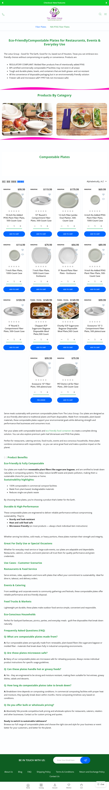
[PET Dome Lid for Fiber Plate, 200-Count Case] (68, 369)
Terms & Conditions (65, 771)
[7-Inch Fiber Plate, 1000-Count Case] (14, 255)
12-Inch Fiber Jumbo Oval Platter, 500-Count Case (68, 218)
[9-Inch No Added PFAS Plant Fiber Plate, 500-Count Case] (95, 255)
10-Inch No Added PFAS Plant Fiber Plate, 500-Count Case (14, 218)
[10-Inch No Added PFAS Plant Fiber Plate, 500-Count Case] (14, 200)
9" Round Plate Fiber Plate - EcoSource (68, 271)
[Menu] (105, 14)
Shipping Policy (44, 771)
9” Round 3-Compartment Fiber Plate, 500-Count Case (14, 328)
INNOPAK (6, 189)
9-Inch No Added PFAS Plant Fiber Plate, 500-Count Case (94, 273)
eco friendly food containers (58, 430)
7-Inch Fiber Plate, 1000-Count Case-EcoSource (41, 273)
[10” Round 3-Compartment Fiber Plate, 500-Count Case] (41, 200)
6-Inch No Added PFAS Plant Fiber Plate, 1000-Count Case (94, 218)
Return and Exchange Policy (92, 771)
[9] (68, 255)
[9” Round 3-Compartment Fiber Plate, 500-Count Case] (14, 311)
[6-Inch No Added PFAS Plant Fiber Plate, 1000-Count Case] (95, 200)
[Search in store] (100, 14)
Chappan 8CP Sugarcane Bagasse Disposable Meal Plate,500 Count (41, 329)
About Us (8, 771)
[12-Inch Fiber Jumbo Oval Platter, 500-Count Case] (68, 200)
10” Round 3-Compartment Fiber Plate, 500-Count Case (41, 218)
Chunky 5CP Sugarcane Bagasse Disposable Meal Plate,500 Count (68, 328)
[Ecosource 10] (95, 311)
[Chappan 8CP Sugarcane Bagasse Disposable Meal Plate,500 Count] (41, 311)
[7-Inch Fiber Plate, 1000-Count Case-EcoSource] (41, 255)
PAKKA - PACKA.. (36, 300)
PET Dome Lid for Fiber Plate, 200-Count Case (68, 385)
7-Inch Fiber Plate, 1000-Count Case (14, 271)
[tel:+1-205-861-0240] (3, 14)
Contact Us (54, 776)
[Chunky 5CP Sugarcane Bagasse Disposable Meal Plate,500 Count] (68, 311)
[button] (2, 3)
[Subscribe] (85, 760)
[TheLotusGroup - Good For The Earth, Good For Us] (54, 14)
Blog (20, 771)
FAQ (29, 771)
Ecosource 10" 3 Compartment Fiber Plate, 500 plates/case (94, 328)
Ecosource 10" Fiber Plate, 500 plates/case (41, 385)
